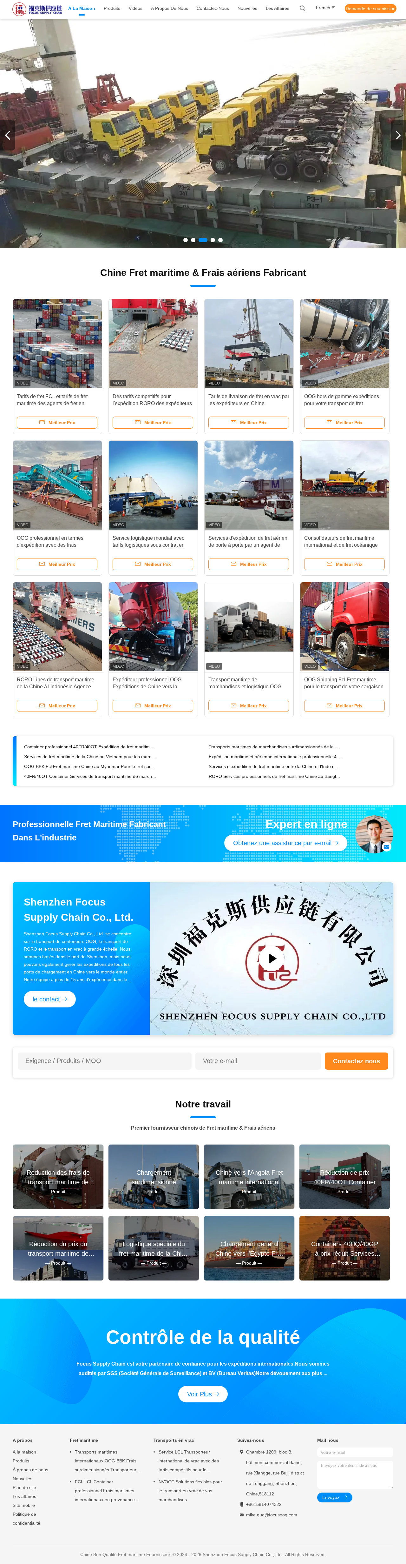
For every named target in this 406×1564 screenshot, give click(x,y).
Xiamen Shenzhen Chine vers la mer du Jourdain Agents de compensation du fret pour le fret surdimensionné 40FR (90, 776)
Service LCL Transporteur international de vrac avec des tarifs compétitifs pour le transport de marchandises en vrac (189, 1461)
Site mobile (24, 1505)
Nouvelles (22, 1478)
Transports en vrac (174, 1440)
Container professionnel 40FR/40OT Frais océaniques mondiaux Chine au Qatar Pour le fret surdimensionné (90, 756)
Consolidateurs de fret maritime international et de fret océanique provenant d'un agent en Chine (341, 545)
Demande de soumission (371, 8)
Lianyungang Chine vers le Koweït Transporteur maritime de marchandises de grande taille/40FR (275, 756)
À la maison (24, 1451)
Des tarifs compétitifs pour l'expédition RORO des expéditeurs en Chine (152, 403)
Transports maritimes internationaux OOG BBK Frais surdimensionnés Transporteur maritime (105, 1461)
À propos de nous (30, 1469)
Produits (21, 1460)
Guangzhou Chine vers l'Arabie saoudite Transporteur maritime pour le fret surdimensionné (275, 776)
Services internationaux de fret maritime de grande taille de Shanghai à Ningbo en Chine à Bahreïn (90, 766)
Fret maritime (84, 1440)
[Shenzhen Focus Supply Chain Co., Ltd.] (37, 9)
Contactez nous (356, 1061)
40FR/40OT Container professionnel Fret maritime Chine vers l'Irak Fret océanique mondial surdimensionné (275, 766)
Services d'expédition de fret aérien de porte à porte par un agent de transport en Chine (247, 545)
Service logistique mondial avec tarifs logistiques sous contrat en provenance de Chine (149, 545)
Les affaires (24, 1496)
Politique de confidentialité (26, 1519)
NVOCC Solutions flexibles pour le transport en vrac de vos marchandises (190, 1490)
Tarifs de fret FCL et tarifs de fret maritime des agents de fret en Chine (52, 403)
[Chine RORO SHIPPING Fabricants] (203, 133)
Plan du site (24, 1487)
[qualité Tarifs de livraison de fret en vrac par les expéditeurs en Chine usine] (249, 343)
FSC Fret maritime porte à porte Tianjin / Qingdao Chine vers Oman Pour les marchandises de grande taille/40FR (90, 746)
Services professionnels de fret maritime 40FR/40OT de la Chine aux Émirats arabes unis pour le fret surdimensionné (275, 746)
